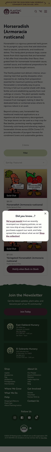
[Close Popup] (45, 213)
